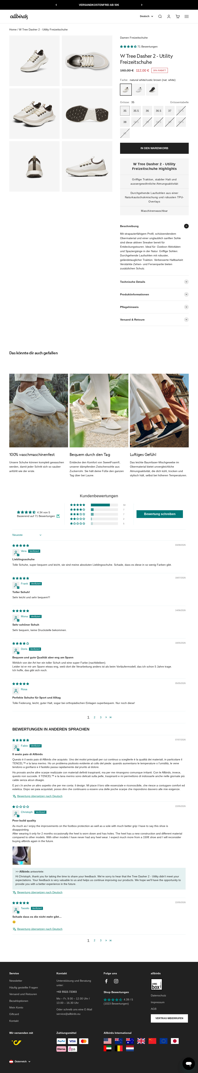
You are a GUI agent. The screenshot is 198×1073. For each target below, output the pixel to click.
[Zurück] (56, 5)
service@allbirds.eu (68, 1013)
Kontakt (14, 1020)
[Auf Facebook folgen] (106, 981)
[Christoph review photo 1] (21, 855)
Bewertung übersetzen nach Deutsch (39, 796)
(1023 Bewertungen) (116, 1003)
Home (13, 29)
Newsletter (15, 980)
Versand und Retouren (23, 994)
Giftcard (14, 1014)
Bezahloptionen (18, 1000)
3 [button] (101, 717)
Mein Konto (16, 1007)
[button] (128, 46)
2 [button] (94, 717)
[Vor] (142, 5)
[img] (20, 545)
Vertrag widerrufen (169, 1018)
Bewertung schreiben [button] (160, 514)
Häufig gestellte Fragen (23, 987)
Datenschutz (158, 995)
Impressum (158, 1002)
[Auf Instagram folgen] (116, 981)
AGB (153, 1008)
